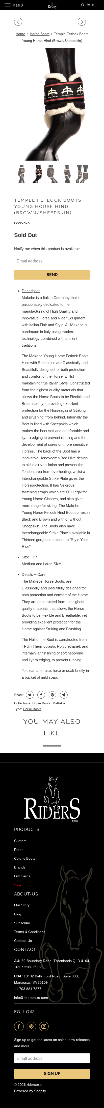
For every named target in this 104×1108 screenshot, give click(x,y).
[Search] (82, 5)
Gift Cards (22, 876)
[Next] (82, 22)
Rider (18, 850)
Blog (17, 914)
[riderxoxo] (52, 5)
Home (20, 34)
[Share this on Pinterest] (51, 695)
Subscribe (22, 923)
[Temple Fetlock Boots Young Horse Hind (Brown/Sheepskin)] (52, 104)
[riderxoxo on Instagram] (45, 1026)
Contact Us (23, 941)
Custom (20, 841)
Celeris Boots (24, 858)
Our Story (22, 905)
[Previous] (19, 22)
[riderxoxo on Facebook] (20, 1026)
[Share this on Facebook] (40, 695)
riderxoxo (22, 223)
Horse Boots (39, 34)
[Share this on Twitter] (29, 695)
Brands (19, 867)
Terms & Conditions (29, 932)
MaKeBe (59, 703)
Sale (17, 885)
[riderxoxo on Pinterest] (32, 1026)
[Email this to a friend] (63, 695)
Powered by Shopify (30, 1091)
